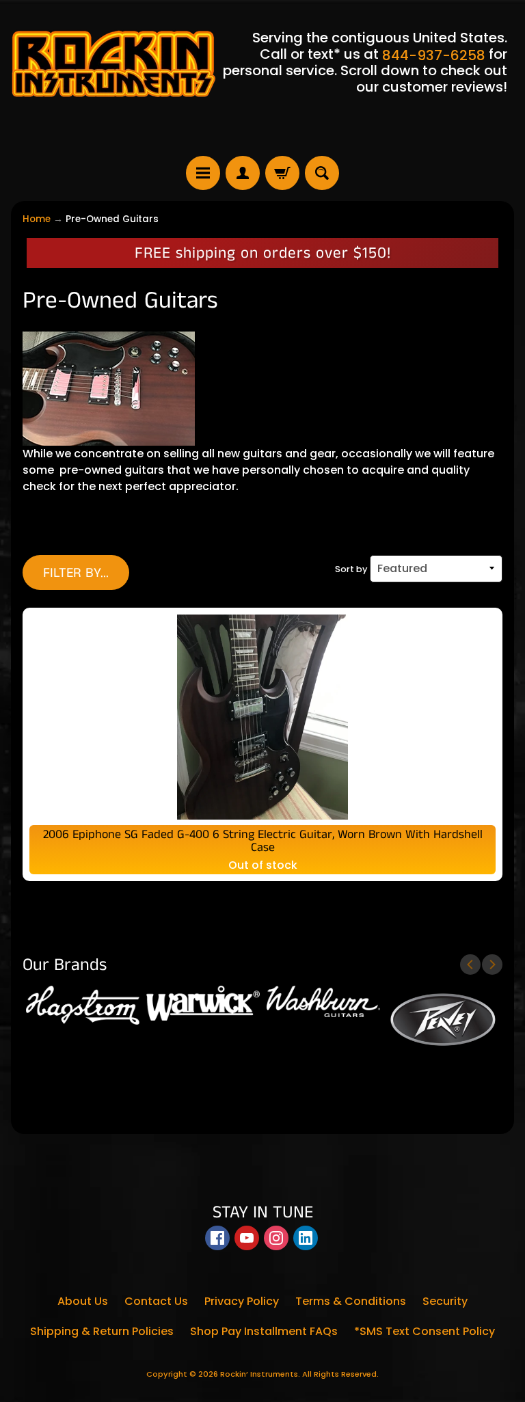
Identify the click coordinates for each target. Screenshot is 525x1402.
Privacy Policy (241, 1301)
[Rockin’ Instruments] (113, 62)
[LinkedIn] (305, 1238)
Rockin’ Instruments (259, 1374)
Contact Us (156, 1301)
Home (37, 219)
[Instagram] (276, 1238)
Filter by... (76, 573)
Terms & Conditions (350, 1301)
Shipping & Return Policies (102, 1331)
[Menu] (203, 173)
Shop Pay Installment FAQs (264, 1331)
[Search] (322, 173)
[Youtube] (246, 1238)
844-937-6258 (433, 55)
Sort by (351, 569)
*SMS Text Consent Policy (424, 1331)
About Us (82, 1301)
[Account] (243, 173)
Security (445, 1301)
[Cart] (282, 173)
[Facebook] (217, 1238)
